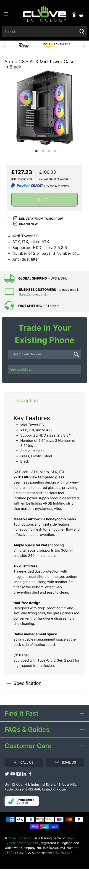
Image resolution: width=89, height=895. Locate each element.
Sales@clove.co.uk (33, 294)
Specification (27, 683)
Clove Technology (21, 838)
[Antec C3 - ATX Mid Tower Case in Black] (44, 107)
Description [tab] (25, 400)
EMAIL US (68, 762)
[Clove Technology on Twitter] (7, 775)
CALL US (27, 762)
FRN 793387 (62, 853)
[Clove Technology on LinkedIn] (24, 775)
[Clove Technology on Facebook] (30, 775)
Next (84, 45)
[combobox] (40, 31)
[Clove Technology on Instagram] (18, 775)
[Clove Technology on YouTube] (12, 775)
